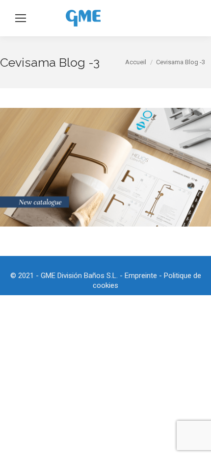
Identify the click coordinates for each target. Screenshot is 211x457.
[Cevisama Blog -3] (105, 167)
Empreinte (141, 275)
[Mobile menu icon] (20, 18)
